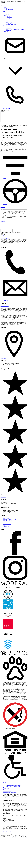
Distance (3, 221)
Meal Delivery (18, 213)
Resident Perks (9, 22)
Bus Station (10, 211)
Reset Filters (3, 235)
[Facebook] (15, 555)
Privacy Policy (6, 522)
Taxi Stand (19, 216)
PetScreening (8, 30)
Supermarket (13, 216)
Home (4, 7)
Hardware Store (5, 213)
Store (7, 216)
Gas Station (14, 212)
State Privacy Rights (7, 524)
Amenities (8, 16)
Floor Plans (5, 8)
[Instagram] (15, 579)
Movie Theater (11, 215)
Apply (7, 10)
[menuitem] (15, 7)
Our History (8, 23)
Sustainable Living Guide (11, 24)
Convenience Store (22, 211)
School (3, 216)
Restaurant (21, 215)
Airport (4, 211)
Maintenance (8, 28)
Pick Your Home (9, 9)
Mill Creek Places (6, 518)
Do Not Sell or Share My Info (9, 789)
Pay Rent (8, 26)
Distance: (2, 233)
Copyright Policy (6, 521)
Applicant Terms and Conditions (9, 519)
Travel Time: (3, 234)
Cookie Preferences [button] (7, 791)
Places (3, 207)
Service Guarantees (10, 18)
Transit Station (9, 217)
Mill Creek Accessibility (8, 520)
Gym (20, 212)
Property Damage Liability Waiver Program (15, 29)
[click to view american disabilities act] (15, 778)
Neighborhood (9, 17)
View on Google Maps (5, 238)
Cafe (16, 211)
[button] (15, 680)
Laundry (11, 213)
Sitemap (4, 787)
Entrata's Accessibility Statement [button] (9, 792)
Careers (4, 525)
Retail (7, 21)
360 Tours (8, 14)
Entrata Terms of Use (7, 831)
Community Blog (6, 526)
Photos (7, 13)
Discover (5, 15)
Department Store (6, 212)
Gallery (4, 11)
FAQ (7, 20)
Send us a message (7, 824)
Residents (5, 25)
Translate (5, 782)
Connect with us (4, 245)
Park (17, 215)
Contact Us (5, 31)
